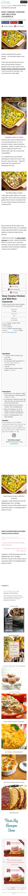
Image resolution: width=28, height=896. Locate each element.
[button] (23, 2)
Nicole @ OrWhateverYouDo (10, 591)
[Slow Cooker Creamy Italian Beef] (14, 707)
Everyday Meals (16, 537)
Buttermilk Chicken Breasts (14, 752)
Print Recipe (20, 26)
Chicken (9, 5)
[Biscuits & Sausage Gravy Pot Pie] (14, 767)
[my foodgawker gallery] (14, 860)
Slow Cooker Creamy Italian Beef (14, 721)
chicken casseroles (19, 538)
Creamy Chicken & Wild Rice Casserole (13, 69)
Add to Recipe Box (15, 289)
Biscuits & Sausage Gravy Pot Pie (14, 782)
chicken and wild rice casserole (11, 538)
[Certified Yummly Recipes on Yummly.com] (14, 864)
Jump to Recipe (8, 26)
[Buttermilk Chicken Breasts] (14, 737)
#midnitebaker (14, 443)
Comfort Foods (11, 537)
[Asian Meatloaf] (14, 798)
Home (3, 5)
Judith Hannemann (11, 332)
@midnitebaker (15, 442)
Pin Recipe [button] (15, 292)
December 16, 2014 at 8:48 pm (11, 593)
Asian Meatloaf (14, 812)
